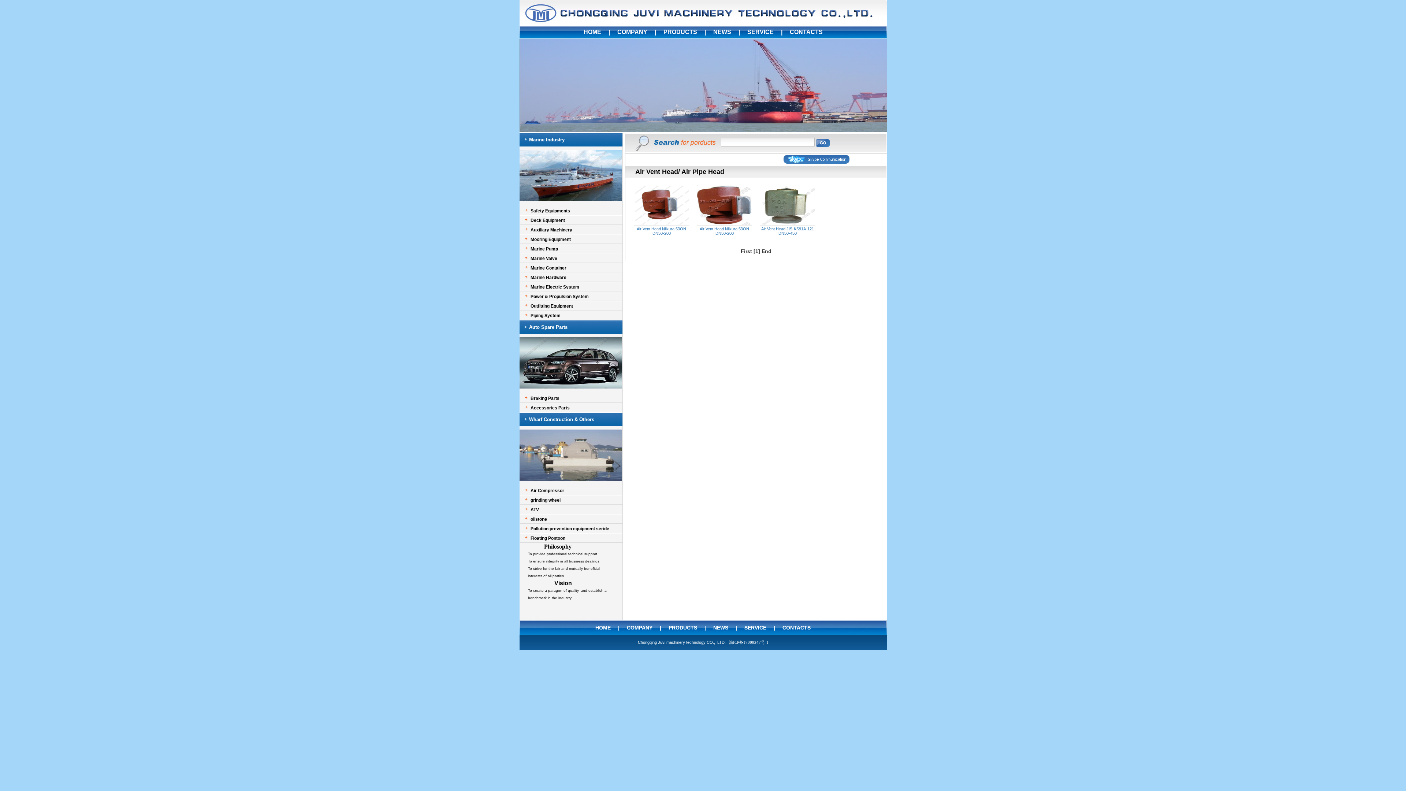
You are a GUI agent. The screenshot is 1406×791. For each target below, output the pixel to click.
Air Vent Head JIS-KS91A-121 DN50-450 (787, 231)
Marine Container (548, 268)
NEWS (722, 32)
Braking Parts (545, 398)
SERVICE (760, 32)
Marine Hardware (548, 277)
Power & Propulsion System (560, 296)
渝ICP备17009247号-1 (749, 642)
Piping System (546, 315)
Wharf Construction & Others (561, 419)
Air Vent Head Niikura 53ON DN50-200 (661, 231)
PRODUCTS (680, 32)
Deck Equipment (548, 220)
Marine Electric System (555, 287)
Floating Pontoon (548, 538)
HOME (592, 32)
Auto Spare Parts (548, 327)
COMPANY (632, 32)
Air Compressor (547, 490)
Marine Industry (547, 139)
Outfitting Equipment (552, 306)
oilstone (539, 519)
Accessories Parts (550, 408)
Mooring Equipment (551, 239)
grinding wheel (546, 500)
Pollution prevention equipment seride (570, 528)
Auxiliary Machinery (551, 230)
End (766, 251)
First (746, 251)
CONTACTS (806, 32)
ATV (535, 509)
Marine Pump (544, 249)
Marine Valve (544, 258)
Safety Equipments (550, 210)
